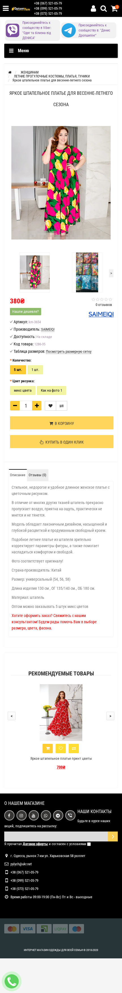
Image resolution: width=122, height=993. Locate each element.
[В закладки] (50, 406)
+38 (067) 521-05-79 (48, 3)
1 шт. (35, 370)
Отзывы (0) (37, 475)
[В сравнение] (61, 406)
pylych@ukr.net (21, 864)
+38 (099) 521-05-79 (48, 8)
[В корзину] (48, 748)
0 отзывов (104, 305)
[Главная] (10, 72)
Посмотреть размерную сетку (68, 351)
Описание (17, 475)
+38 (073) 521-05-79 (48, 13)
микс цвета (22, 390)
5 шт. (18, 370)
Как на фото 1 (51, 390)
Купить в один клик (64, 442)
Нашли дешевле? (25, 311)
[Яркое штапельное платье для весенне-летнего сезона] (61, 182)
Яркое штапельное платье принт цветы (61, 758)
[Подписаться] (113, 836)
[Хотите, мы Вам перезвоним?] (12, 981)
